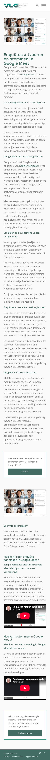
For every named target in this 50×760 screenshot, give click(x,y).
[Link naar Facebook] (44, 753)
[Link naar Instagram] (40, 753)
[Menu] (42, 5)
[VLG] (21, 5)
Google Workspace (29, 165)
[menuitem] (36, 5)
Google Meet (28, 74)
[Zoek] (36, 5)
